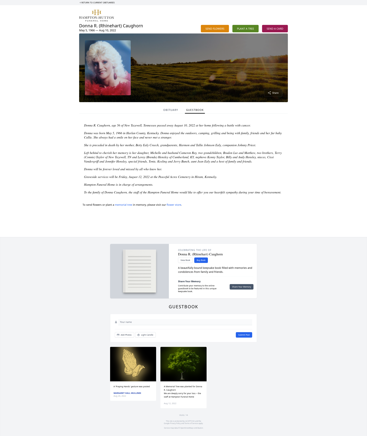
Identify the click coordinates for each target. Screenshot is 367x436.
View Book (185, 260)
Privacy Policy (175, 423)
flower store (174, 204)
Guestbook (195, 110)
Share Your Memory (241, 286)
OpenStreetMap (186, 428)
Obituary (170, 110)
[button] (133, 364)
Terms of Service (191, 423)
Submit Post (244, 334)
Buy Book (201, 260)
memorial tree (123, 204)
